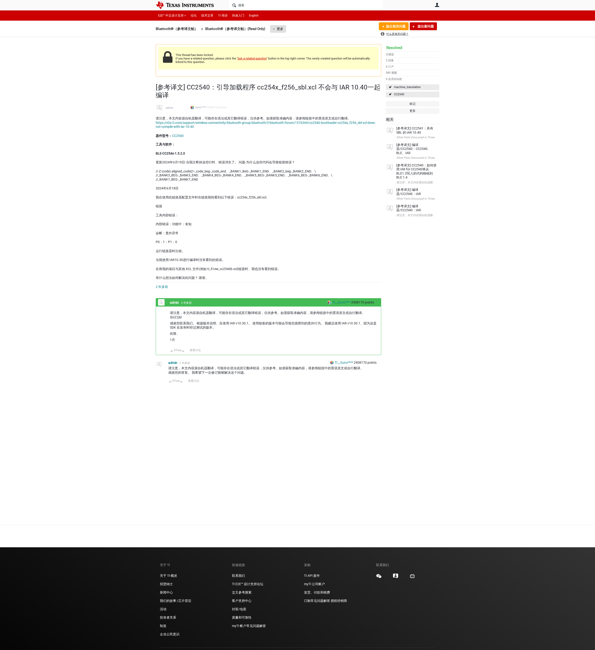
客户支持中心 (241, 601)
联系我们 (238, 575)
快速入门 (238, 15)
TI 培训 (223, 15)
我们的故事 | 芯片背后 (175, 601)
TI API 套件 (312, 575)
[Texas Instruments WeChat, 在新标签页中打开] (379, 578)
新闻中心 (166, 592)
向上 (172, 351)
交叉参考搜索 (241, 592)
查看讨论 (195, 350)
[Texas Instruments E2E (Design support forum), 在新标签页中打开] (395, 578)
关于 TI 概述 (168, 575)
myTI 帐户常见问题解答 (249, 626)
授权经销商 (339, 601)
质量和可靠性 (242, 617)
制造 (163, 626)
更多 (280, 29)
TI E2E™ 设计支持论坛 (247, 584)
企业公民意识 (169, 634)
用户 (437, 5)
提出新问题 (425, 26)
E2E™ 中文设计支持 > (172, 15)
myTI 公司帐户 (314, 584)
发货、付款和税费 (317, 592)
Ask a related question (252, 58)
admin (169, 107)
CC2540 (399, 94)
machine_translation (407, 87)
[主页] (188, 5)
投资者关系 (168, 617)
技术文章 (207, 15)
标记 (413, 104)
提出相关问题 (396, 26)
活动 (163, 609)
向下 (183, 351)
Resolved (394, 47)
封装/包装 (239, 609)
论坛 (194, 15)
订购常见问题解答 (317, 601)
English (253, 15)
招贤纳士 (166, 584)
